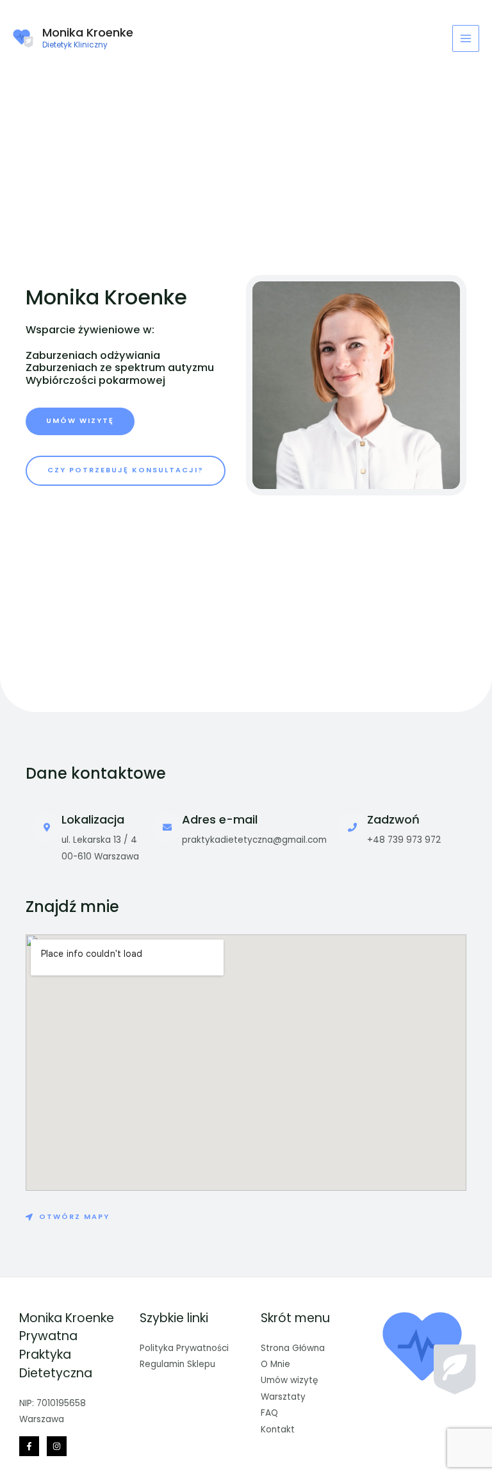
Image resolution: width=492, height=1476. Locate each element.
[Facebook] (29, 1446)
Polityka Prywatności (184, 1348)
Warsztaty (283, 1397)
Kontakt (278, 1429)
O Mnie (275, 1364)
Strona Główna (293, 1348)
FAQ (269, 1413)
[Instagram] (57, 1446)
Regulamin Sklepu (177, 1364)
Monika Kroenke (87, 32)
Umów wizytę (289, 1380)
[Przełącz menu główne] (466, 39)
